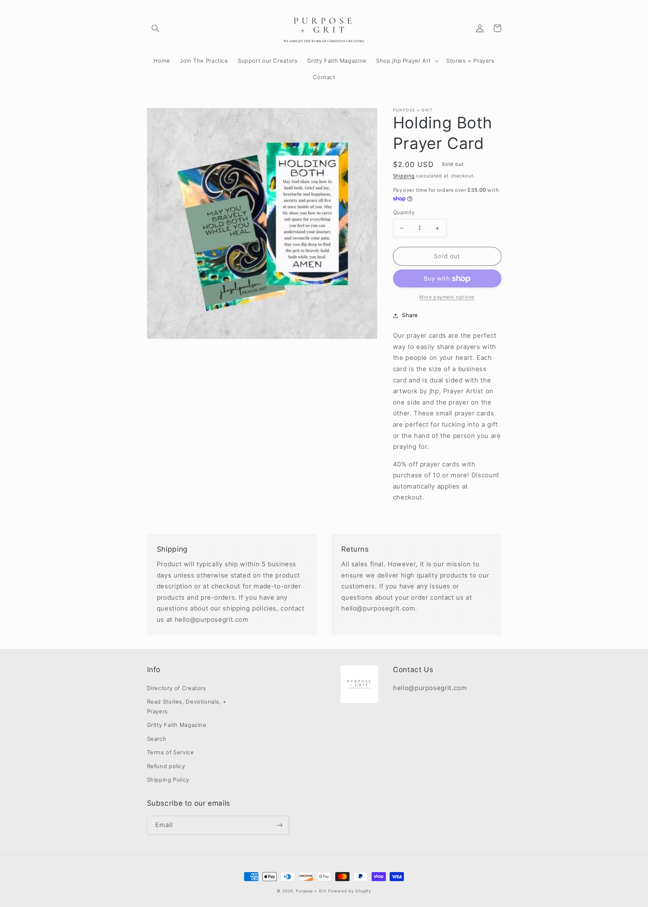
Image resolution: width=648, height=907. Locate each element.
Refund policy (166, 766)
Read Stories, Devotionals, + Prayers (187, 706)
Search (156, 739)
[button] (155, 28)
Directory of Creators (176, 688)
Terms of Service (170, 752)
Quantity (404, 213)
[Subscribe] (279, 825)
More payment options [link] (447, 297)
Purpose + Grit (311, 891)
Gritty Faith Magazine (177, 725)
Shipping (404, 176)
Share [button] (410, 315)
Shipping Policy (168, 779)
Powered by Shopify (349, 891)
